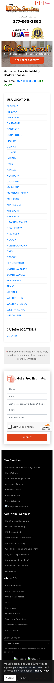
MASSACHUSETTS (17, 193)
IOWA (10, 164)
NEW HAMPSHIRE (17, 222)
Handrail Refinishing (15, 543)
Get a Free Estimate (14, 591)
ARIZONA (12, 111)
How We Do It (11, 473)
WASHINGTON (15, 298)
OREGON (12, 257)
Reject (23, 678)
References (10, 608)
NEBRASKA (13, 216)
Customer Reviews (14, 585)
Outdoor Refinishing (15, 526)
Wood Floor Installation (16, 565)
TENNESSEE (14, 280)
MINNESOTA (14, 204)
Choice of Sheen (13, 489)
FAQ (7, 602)
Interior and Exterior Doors (18, 537)
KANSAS (11, 170)
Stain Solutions (12, 501)
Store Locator (12, 630)
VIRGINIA (12, 292)
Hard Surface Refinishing (17, 521)
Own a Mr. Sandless (14, 597)
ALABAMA (12, 105)
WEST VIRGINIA (16, 309)
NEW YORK (13, 234)
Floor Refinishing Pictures (17, 478)
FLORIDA (11, 140)
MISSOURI (13, 210)
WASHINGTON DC (17, 303)
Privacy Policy (42, 670)
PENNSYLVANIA (15, 263)
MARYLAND (13, 187)
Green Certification (14, 484)
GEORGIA (12, 146)
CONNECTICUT (15, 135)
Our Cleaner (11, 571)
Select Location (12, 637)
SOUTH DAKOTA (16, 274)
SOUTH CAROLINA (17, 269)
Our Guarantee (12, 613)
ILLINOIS (11, 152)
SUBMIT (26, 437)
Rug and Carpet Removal (17, 554)
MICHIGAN (13, 199)
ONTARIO (12, 335)
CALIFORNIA (13, 123)
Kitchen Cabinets (13, 532)
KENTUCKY (13, 175)
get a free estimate (27, 60)
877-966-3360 (27, 21)
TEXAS (11, 286)
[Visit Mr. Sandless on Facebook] (20, 658)
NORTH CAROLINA (17, 245)
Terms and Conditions (16, 619)
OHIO (10, 251)
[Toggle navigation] (48, 8)
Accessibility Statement (16, 624)
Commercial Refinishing (16, 560)
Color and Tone (12, 495)
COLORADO (13, 129)
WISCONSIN (14, 315)
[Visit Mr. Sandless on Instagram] (34, 658)
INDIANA (11, 158)
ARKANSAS (13, 117)
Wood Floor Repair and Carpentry (21, 549)
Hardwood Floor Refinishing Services (22, 467)
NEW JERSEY (14, 228)
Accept (10, 678)
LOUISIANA (13, 181)
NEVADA (11, 239)
